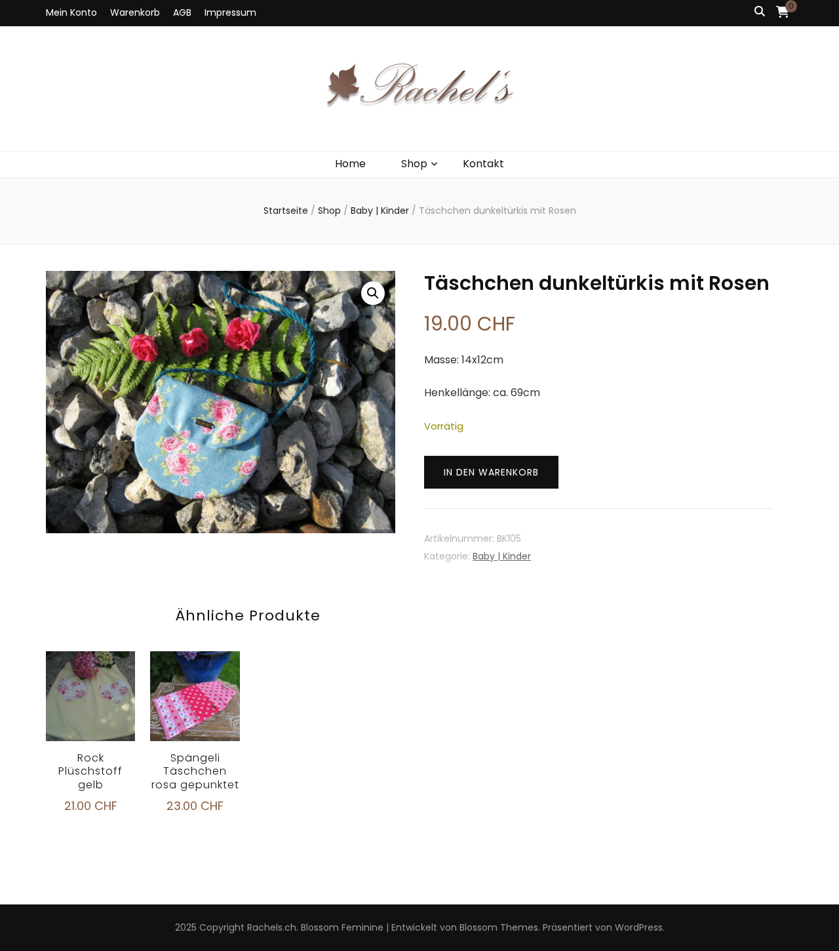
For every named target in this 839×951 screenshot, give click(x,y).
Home (350, 163)
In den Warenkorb (491, 472)
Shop (414, 163)
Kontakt (483, 163)
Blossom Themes (498, 927)
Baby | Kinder (502, 556)
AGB (182, 12)
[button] (373, 293)
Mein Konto (71, 12)
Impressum (230, 12)
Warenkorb (135, 12)
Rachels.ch (271, 927)
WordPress (639, 927)
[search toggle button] (759, 12)
